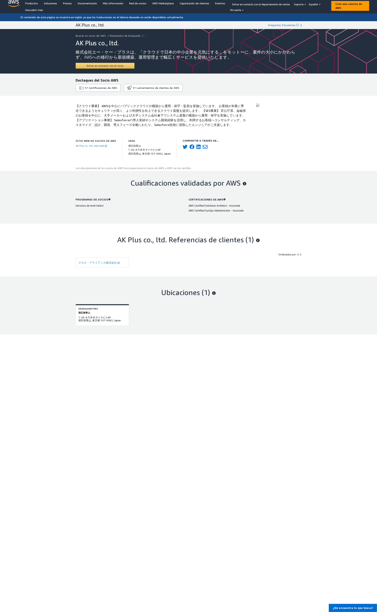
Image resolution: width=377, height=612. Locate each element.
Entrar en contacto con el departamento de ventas (261, 4)
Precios (67, 3)
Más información (113, 3)
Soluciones (50, 3)
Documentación (87, 3)
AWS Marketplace (163, 3)
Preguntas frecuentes (282, 25)
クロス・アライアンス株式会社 (97, 262)
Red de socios (137, 3)
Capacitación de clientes (194, 3)
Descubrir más (34, 10)
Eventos (220, 3)
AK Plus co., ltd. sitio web (90, 145)
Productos (31, 3)
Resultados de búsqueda (125, 35)
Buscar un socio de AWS (91, 35)
